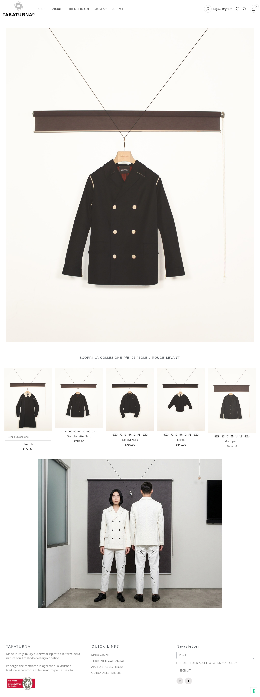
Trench (28, 444)
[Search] (244, 8)
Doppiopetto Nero (79, 436)
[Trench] (28, 399)
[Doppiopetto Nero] (79, 398)
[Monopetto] (232, 400)
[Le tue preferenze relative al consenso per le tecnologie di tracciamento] (253, 690)
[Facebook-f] (188, 681)
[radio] (64, 431)
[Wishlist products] (237, 8)
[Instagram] (180, 681)
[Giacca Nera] (130, 399)
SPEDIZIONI (100, 655)
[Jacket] (181, 400)
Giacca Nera (130, 440)
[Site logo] (18, 8)
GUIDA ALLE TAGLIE (106, 673)
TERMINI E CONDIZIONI (109, 661)
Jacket (181, 440)
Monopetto (231, 441)
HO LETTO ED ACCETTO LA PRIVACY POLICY (208, 663)
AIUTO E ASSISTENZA (107, 667)
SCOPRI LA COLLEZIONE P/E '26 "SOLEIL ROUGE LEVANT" (130, 357)
